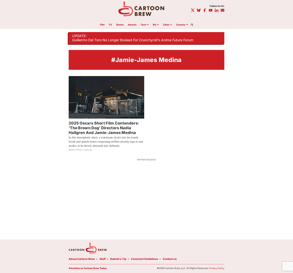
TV (110, 25)
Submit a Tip (118, 258)
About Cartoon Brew (82, 258)
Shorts (120, 25)
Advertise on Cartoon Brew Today (88, 268)
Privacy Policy (216, 268)
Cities (166, 25)
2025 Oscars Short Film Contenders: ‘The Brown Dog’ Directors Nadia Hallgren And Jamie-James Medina (104, 128)
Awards (132, 25)
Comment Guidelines (144, 258)
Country (180, 25)
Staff (102, 258)
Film (102, 25)
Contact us (170, 258)
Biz (154, 25)
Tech (143, 25)
